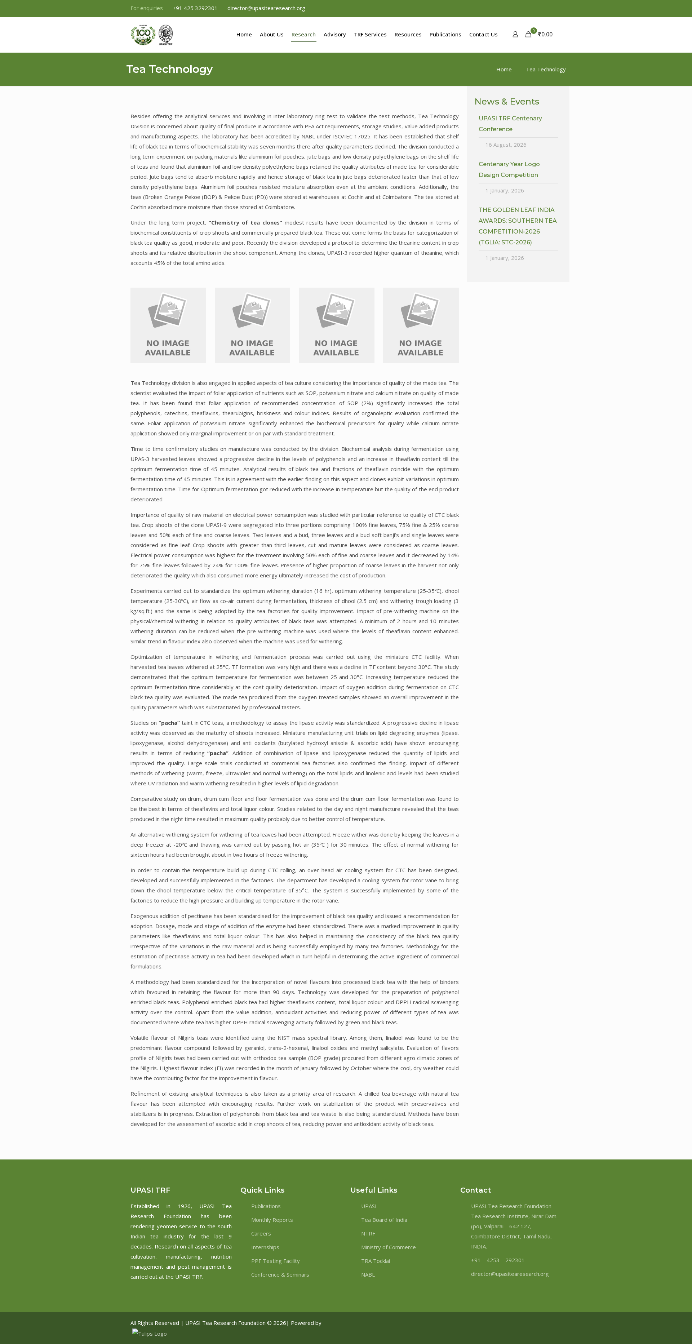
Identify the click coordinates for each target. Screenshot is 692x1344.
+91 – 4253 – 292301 (498, 1260)
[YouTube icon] (539, 8)
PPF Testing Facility (275, 1260)
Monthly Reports (272, 1219)
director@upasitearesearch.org (266, 8)
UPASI (369, 1206)
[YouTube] (552, 1322)
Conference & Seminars (280, 1274)
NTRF (368, 1233)
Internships (265, 1247)
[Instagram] (546, 1322)
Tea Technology (546, 69)
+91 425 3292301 (195, 8)
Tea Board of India (384, 1219)
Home (504, 69)
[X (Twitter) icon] (530, 8)
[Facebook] (525, 1322)
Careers (261, 1233)
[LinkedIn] (539, 1322)
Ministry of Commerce (388, 1247)
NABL (368, 1274)
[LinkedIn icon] (548, 8)
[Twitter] (532, 1322)
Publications (266, 1206)
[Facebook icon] (521, 8)
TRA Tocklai (375, 1260)
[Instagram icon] (557, 8)
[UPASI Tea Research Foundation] (164, 34)
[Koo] (559, 1322)
